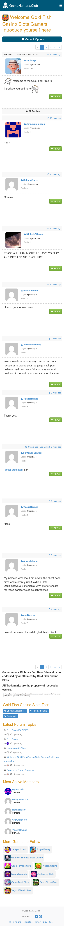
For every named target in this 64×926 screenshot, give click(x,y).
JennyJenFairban (35, 123)
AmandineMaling (32, 344)
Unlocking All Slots (16, 748)
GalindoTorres (30, 180)
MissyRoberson (20, 799)
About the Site (15, 921)
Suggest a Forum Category (20, 770)
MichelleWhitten (34, 234)
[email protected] (13, 469)
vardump (31, 60)
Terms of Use (28, 921)
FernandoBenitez (32, 452)
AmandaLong (30, 560)
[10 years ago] (37, 54)
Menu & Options (34, 39)
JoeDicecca (29, 615)
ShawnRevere (30, 290)
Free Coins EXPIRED (18, 730)
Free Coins (12, 739)
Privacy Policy (41, 921)
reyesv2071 (18, 789)
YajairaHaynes (30, 398)
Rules (50, 921)
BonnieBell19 (18, 809)
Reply (56, 96)
